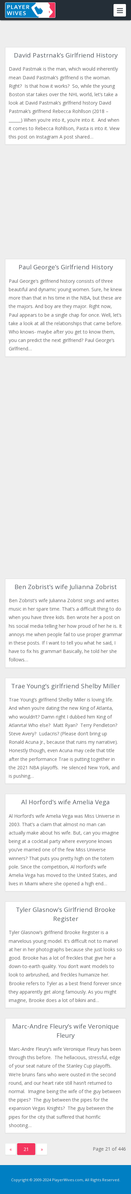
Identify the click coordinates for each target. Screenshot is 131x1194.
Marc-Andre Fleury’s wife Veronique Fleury (65, 1030)
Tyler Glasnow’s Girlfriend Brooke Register (66, 914)
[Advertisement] (65, 202)
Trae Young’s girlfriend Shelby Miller (65, 686)
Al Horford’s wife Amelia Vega (65, 802)
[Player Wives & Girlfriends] (30, 10)
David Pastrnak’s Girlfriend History (66, 55)
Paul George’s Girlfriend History (65, 267)
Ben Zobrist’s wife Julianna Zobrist (65, 586)
